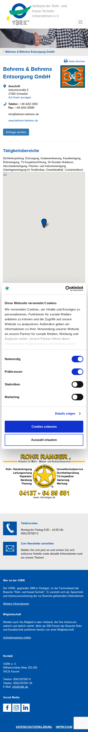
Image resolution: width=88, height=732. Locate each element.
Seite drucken (77, 61)
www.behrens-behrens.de (23, 120)
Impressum (64, 727)
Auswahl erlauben (44, 440)
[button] (44, 223)
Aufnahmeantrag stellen (17, 637)
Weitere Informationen (16, 603)
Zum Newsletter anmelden (37, 543)
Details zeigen (65, 413)
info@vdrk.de (20, 686)
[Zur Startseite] (17, 14)
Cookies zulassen (44, 426)
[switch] (77, 371)
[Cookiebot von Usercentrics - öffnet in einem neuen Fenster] (65, 288)
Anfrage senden (16, 132)
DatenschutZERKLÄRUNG (34, 727)
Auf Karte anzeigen (19, 97)
